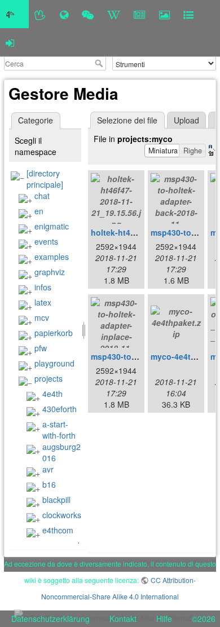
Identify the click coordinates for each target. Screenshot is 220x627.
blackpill (56, 499)
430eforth (59, 408)
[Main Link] (14, 14)
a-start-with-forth (59, 429)
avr (48, 469)
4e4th (52, 393)
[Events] (87, 14)
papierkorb (53, 332)
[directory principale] (45, 178)
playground (54, 363)
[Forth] (40, 14)
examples (51, 256)
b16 (49, 484)
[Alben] (164, 14)
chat (42, 195)
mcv (41, 317)
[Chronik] (64, 14)
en (38, 211)
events (46, 241)
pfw (40, 348)
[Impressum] (188, 14)
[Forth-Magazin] (139, 14)
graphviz (49, 271)
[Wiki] (114, 14)
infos (42, 287)
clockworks (61, 514)
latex (42, 302)
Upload (186, 120)
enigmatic (51, 226)
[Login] (10, 42)
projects (48, 378)
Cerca (100, 63)
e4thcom (57, 530)
